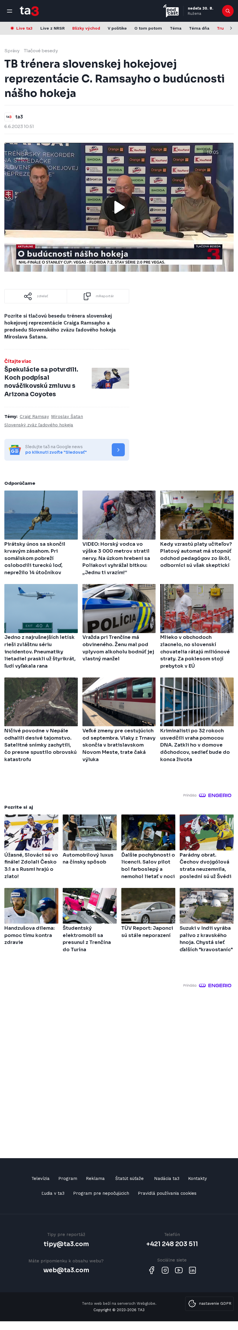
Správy (11, 50)
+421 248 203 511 (172, 1244)
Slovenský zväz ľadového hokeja (38, 425)
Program (67, 1178)
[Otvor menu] (9, 11)
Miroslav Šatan (67, 416)
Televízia (40, 1178)
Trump (223, 28)
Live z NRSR (52, 28)
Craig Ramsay (34, 416)
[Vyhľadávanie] (228, 11)
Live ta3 (24, 28)
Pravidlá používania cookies (167, 1193)
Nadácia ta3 (166, 1178)
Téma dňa (199, 28)
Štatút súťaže (129, 1178)
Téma (175, 28)
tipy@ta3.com (66, 1244)
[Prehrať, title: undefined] (119, 207)
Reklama (95, 1178)
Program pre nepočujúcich (101, 1193)
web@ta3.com (66, 1270)
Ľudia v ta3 (53, 1193)
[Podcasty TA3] (171, 10)
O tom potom (148, 28)
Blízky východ (86, 28)
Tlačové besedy (41, 50)
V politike (117, 28)
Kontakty (197, 1178)
